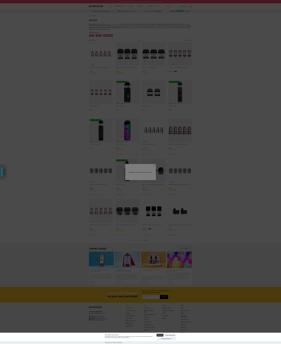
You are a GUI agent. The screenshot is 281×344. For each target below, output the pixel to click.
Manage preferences (166, 338)
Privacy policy (108, 342)
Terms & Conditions (117, 342)
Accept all (160, 335)
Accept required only (170, 335)
